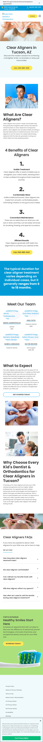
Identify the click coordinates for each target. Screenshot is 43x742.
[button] (40, 16)
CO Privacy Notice (11, 705)
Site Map (8, 716)
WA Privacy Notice (11, 708)
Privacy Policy (10, 686)
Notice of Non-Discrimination (14, 697)
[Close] (40, 720)
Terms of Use (9, 694)
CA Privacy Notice (11, 701)
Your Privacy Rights (21, 738)
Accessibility (9, 712)
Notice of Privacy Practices (14, 690)
